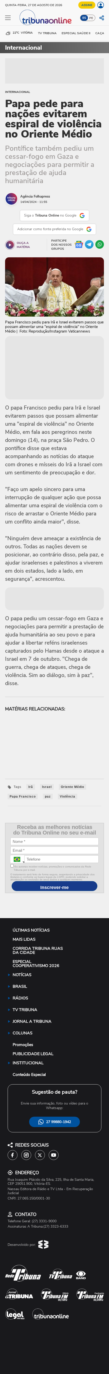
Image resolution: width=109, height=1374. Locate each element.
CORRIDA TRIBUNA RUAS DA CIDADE (38, 950)
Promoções (23, 1045)
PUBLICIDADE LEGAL (33, 1054)
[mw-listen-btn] (10, 245)
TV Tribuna (47, 33)
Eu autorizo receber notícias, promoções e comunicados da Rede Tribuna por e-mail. (52, 868)
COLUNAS (22, 1033)
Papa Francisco (23, 796)
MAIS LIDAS (24, 939)
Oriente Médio (72, 787)
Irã (30, 787)
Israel (47, 787)
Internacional (17, 92)
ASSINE (86, 5)
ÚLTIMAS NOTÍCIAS (31, 930)
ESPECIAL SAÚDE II (76, 33)
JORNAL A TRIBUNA (32, 1021)
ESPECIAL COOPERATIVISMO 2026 (36, 964)
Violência (67, 796)
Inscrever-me (54, 887)
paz (48, 796)
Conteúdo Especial (29, 1075)
